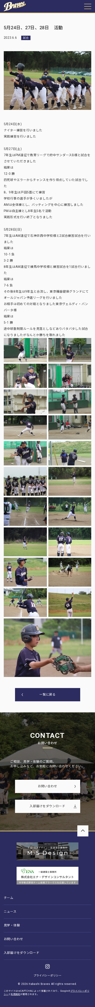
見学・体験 (12, 925)
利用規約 (15, 994)
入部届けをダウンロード (47, 806)
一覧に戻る (47, 694)
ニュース (10, 911)
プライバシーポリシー (48, 975)
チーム (8, 898)
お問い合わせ (47, 786)
